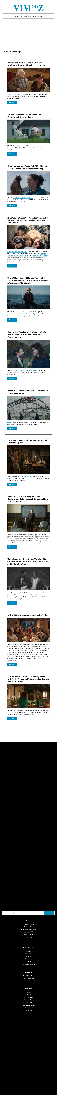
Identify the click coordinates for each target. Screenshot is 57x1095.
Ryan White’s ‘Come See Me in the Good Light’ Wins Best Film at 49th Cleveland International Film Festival (27, 220)
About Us (28, 994)
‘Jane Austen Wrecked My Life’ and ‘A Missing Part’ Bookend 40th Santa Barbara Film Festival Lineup (27, 334)
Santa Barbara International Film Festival (25, 370)
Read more (12, 102)
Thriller (28, 940)
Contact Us (28, 1002)
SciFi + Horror (28, 934)
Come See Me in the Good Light (17, 251)
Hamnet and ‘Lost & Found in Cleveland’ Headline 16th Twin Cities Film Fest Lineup (26, 64)
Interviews (28, 959)
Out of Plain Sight (31, 314)
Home (16, 16)
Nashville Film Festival (20, 146)
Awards (28, 951)
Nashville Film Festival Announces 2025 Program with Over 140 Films (24, 115)
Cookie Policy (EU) (28, 1008)
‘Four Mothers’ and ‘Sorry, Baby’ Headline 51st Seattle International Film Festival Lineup (27, 167)
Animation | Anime (28, 924)
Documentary (28, 927)
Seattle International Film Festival (23, 197)
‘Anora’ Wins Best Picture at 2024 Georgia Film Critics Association (27, 391)
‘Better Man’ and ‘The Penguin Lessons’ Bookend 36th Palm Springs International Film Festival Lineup (27, 499)
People (28, 961)
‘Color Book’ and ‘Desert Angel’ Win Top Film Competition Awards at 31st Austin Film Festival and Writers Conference (28, 561)
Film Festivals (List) (28, 978)
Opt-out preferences (28, 1010)
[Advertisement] (28, 35)
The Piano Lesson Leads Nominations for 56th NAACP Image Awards (27, 441)
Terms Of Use (28, 1000)
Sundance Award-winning (40, 256)
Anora (9, 422)
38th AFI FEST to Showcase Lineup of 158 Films (27, 615)
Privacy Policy (28, 997)
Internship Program (28, 1005)
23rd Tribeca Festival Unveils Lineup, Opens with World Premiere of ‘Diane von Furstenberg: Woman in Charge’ (28, 679)
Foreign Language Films (28, 929)
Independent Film (28, 932)
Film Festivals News (28, 975)
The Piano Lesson (26, 476)
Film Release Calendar (28, 964)
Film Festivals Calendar (28, 981)
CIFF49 (26, 256)
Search (49, 913)
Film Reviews (28, 954)
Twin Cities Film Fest (13, 94)
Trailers (28, 956)
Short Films (28, 937)
